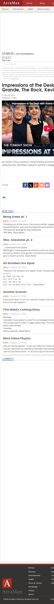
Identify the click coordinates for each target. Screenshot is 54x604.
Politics (31, 590)
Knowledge (32, 587)
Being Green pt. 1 (15, 216)
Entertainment (18, 9)
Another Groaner (15, 292)
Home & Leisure (43, 9)
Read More (18, 232)
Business (5, 9)
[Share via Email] (47, 185)
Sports (31, 594)
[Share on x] (30, 185)
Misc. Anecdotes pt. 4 (17, 240)
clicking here (15, 78)
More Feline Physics (17, 338)
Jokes (14, 98)
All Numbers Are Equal (19, 263)
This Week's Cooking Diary (21, 309)
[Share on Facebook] (25, 185)
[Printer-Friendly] (41, 185)
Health (30, 9)
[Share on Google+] (36, 185)
